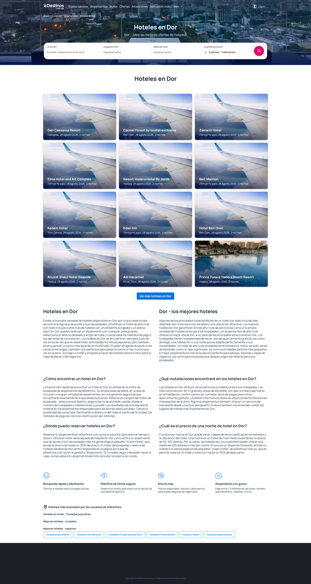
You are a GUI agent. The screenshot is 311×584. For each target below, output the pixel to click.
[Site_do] (188, 554)
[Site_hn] (242, 554)
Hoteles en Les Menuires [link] (89, 534)
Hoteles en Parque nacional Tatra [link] (125, 534)
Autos (113, 6)
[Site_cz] (134, 554)
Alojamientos (98, 6)
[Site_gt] (231, 554)
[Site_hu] (166, 554)
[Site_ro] (80, 554)
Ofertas (125, 6)
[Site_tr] (123, 554)
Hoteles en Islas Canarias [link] (219, 534)
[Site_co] (177, 554)
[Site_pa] (198, 554)
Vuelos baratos (78, 6)
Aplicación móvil (160, 6)
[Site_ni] (220, 554)
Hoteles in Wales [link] (190, 534)
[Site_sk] (155, 554)
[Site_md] (144, 554)
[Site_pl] (101, 554)
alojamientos (70, 15)
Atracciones (140, 6)
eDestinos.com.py (52, 15)
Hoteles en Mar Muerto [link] (57, 534)
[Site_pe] (112, 554)
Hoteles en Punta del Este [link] (162, 534)
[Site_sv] (209, 554)
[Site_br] (69, 554)
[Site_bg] (90, 554)
